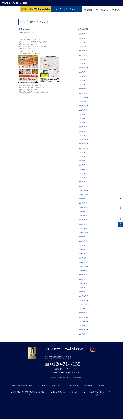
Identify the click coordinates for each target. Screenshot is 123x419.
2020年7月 (82, 207)
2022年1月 (82, 135)
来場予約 (117, 10)
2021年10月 (82, 148)
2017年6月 (82, 321)
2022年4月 (82, 127)
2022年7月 (82, 114)
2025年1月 (82, 42)
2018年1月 (82, 292)
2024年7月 (82, 55)
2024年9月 (82, 51)
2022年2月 (82, 131)
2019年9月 (82, 237)
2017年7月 (82, 317)
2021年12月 (82, 139)
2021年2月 (82, 177)
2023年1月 (82, 93)
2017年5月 (82, 325)
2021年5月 (82, 165)
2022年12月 (82, 97)
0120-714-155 (65, 364)
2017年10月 (82, 304)
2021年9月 (82, 152)
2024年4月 (82, 63)
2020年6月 (82, 211)
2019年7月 (82, 245)
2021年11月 (82, 144)
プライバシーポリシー (61, 373)
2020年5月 (82, 216)
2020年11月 (82, 190)
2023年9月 (82, 72)
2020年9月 (82, 199)
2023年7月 (82, 76)
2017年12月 (82, 296)
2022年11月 (82, 101)
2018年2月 (82, 287)
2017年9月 (82, 308)
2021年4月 (82, 169)
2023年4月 (82, 84)
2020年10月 (82, 194)
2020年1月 (82, 224)
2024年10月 (82, 46)
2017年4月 (82, 330)
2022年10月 (82, 106)
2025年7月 (82, 34)
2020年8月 (82, 203)
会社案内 (75, 373)
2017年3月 (82, 334)
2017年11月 (82, 300)
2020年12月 (82, 186)
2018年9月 (82, 270)
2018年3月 (82, 283)
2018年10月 (82, 266)
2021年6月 (82, 161)
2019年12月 (82, 228)
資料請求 (89, 10)
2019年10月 (82, 232)
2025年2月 (82, 38)
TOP (120, 225)
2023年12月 (82, 68)
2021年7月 (82, 156)
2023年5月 (82, 80)
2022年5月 (82, 123)
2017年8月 (82, 313)
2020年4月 (82, 220)
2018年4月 (82, 279)
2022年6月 (82, 118)
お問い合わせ (103, 10)
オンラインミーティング (66, 9)
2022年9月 (82, 110)
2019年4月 (82, 254)
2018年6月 (82, 275)
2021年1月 (82, 182)
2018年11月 (82, 262)
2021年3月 (82, 173)
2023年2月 (82, 89)
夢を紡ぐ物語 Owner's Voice (21, 385)
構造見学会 (23, 29)
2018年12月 (82, 258)
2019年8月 (82, 241)
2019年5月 (82, 249)
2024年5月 (82, 59)
